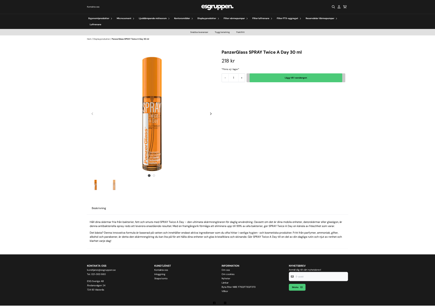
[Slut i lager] (296, 77)
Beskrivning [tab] (99, 208)
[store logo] (217, 6)
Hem (89, 39)
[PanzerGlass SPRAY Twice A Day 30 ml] (152, 114)
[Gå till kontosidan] (339, 7)
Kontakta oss (93, 6)
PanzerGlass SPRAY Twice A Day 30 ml (130, 39)
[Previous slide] (92, 113)
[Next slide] (210, 113)
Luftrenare (95, 24)
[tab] (149, 175)
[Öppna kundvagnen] (345, 7)
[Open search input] (333, 6)
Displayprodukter (101, 39)
